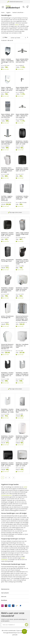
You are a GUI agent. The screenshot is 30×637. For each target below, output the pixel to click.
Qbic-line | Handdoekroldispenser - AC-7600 (22, 346)
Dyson (16, 24)
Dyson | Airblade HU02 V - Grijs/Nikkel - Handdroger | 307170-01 (7, 61)
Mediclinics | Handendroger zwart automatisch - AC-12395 (22, 142)
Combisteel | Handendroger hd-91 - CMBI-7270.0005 (22, 198)
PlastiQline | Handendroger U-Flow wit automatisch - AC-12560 (7, 411)
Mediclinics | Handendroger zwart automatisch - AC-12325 (7, 234)
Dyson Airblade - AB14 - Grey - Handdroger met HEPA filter (7, 116)
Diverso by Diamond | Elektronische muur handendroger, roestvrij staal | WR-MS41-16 (22, 318)
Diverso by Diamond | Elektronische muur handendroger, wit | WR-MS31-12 (7, 346)
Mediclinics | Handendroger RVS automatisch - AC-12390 (7, 437)
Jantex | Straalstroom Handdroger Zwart (7, 260)
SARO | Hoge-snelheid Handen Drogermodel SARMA (22, 234)
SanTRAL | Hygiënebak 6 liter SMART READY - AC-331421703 (7, 198)
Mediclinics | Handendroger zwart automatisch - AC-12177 (22, 169)
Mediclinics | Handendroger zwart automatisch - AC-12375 (7, 464)
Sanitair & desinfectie (17, 12)
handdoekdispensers (6, 495)
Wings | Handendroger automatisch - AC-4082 (22, 411)
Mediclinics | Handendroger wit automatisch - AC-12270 (22, 289)
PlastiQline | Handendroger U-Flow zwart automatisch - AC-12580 (7, 375)
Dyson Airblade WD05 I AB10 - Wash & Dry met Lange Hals (22, 89)
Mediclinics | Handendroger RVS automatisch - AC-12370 (22, 464)
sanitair (25, 487)
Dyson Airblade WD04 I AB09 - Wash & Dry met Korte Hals (22, 60)
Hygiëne (8, 12)
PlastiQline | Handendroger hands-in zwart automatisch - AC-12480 (22, 262)
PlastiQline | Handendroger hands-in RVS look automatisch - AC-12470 (7, 290)
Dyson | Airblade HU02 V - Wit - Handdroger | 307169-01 (7, 89)
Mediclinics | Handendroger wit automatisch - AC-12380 (22, 437)
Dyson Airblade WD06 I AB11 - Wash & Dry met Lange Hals (22, 116)
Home (2, 12)
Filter (5, 37)
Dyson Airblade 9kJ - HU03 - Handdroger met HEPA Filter (7, 142)
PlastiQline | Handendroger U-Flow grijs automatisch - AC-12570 (22, 374)
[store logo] (13, 7)
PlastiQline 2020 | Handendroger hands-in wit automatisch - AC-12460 (7, 170)
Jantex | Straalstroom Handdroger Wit (7, 316)
